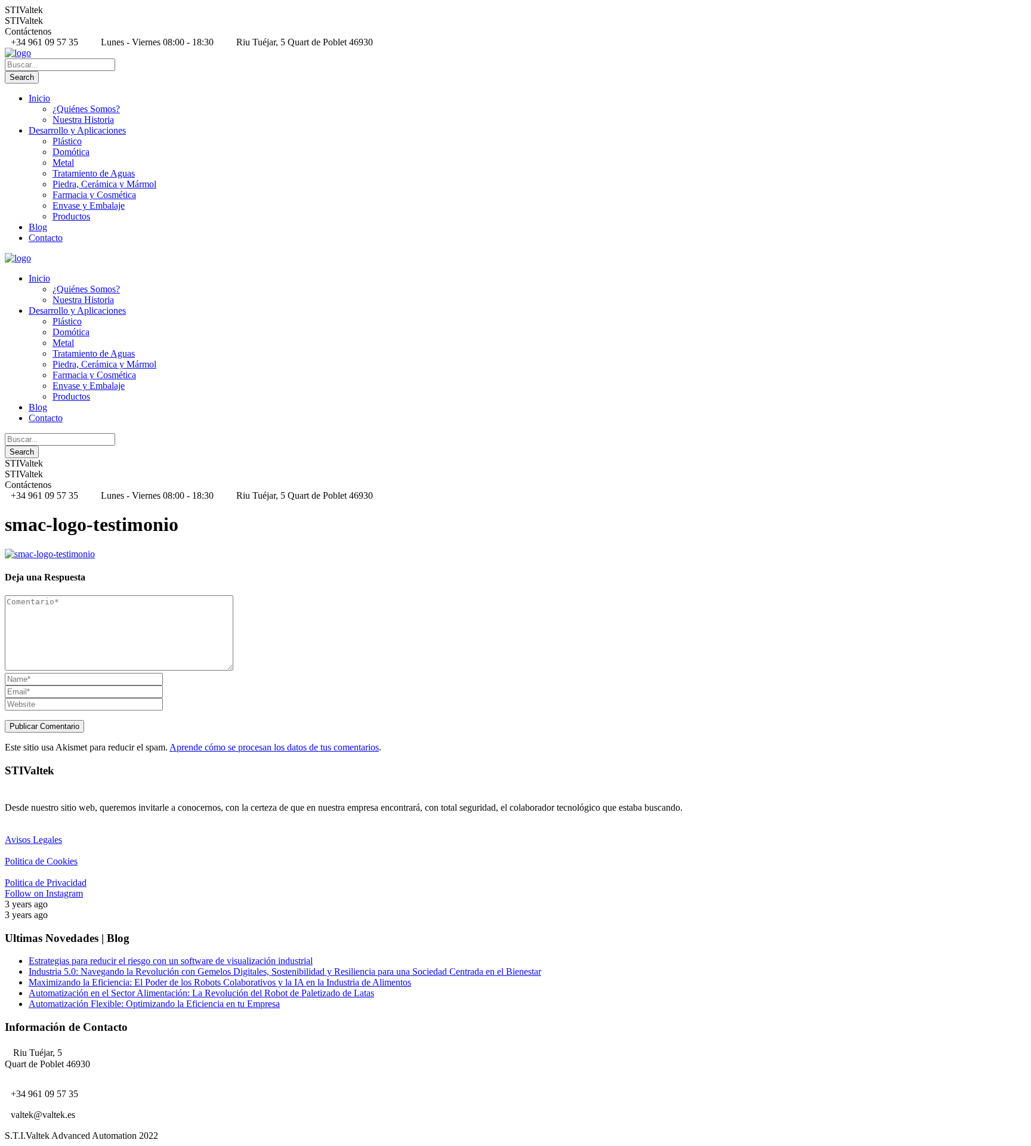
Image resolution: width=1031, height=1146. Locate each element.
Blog (38, 227)
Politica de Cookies (41, 861)
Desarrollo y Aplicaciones (77, 130)
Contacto (46, 238)
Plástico (67, 141)
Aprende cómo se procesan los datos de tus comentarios (274, 747)
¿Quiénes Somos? (86, 109)
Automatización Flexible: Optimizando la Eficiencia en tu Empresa (154, 1004)
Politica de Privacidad (46, 883)
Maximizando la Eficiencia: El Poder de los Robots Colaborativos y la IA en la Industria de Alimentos (220, 982)
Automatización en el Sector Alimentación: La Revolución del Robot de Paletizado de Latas (201, 993)
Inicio (39, 98)
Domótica (71, 152)
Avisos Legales (33, 840)
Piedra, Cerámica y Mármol (104, 184)
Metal (63, 162)
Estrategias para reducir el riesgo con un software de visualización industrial (171, 961)
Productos (71, 216)
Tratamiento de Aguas (94, 173)
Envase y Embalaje (89, 205)
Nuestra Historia (83, 120)
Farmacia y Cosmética (94, 195)
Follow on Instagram (44, 893)
